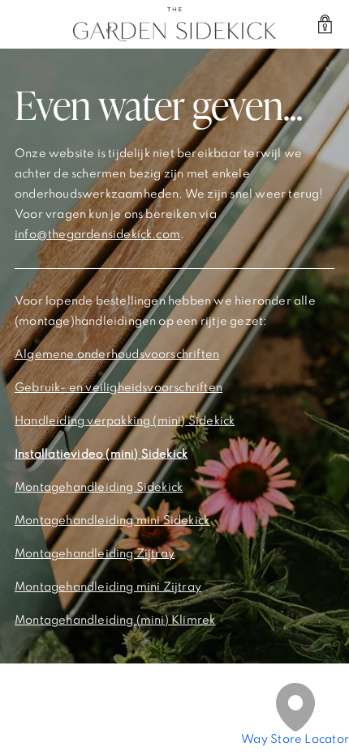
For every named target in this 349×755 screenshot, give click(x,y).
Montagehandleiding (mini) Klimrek (115, 620)
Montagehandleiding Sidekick (99, 487)
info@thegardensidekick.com (97, 235)
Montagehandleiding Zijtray (94, 554)
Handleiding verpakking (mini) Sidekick (125, 421)
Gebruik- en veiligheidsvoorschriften (118, 388)
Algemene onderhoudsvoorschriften (117, 354)
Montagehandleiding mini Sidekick (112, 521)
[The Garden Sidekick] (174, 24)
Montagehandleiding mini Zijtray (108, 587)
